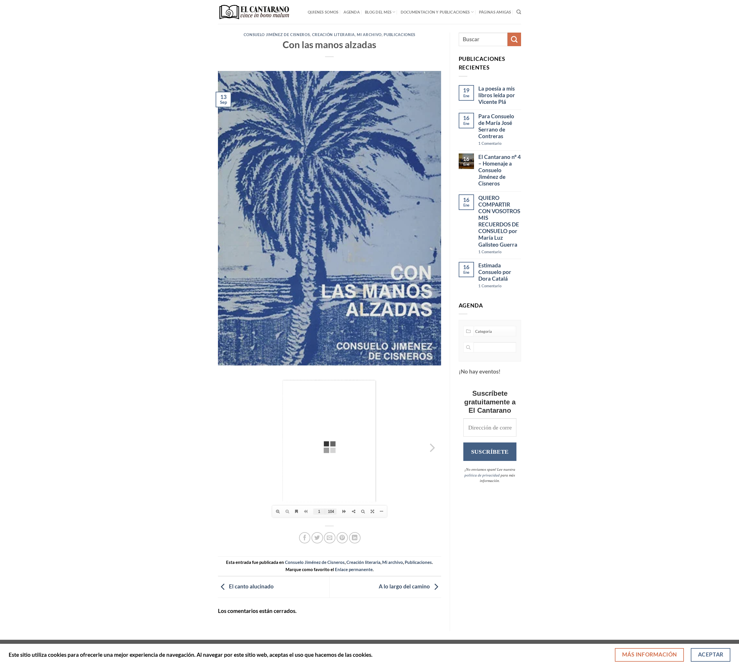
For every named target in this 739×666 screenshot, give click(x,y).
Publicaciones (399, 34)
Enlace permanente (354, 569)
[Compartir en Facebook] (305, 538)
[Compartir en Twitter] (317, 538)
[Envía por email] (329, 538)
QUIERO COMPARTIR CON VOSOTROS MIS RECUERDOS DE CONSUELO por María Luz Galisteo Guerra (499, 220)
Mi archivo (369, 34)
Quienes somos (323, 12)
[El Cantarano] (254, 12)
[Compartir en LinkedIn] (355, 538)
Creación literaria (333, 34)
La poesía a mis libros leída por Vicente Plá (496, 95)
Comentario (489, 143)
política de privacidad (482, 475)
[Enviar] (514, 39)
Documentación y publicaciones (435, 12)
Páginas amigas (495, 12)
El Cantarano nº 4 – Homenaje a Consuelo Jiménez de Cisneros (499, 170)
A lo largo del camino (405, 586)
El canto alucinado (251, 586)
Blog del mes (378, 12)
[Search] (518, 12)
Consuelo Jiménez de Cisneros (277, 34)
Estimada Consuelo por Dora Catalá (494, 272)
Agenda (352, 12)
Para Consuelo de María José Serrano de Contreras (496, 126)
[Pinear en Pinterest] (342, 538)
